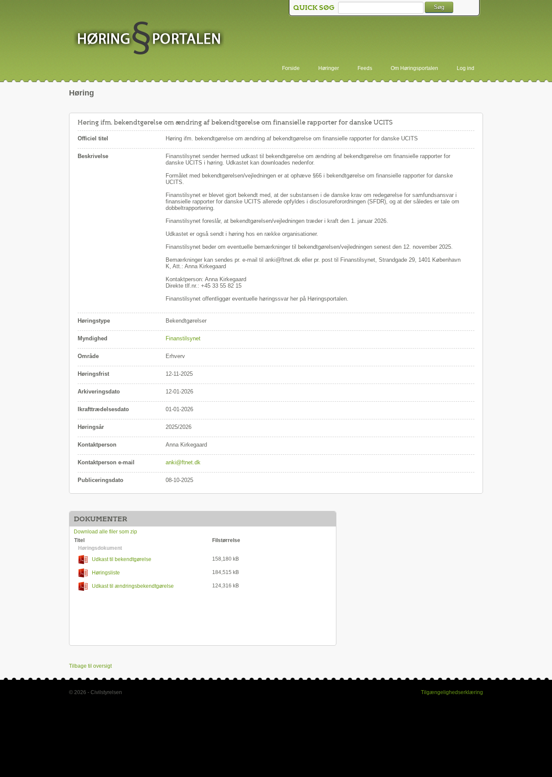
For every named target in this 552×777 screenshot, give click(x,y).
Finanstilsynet (183, 338)
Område (88, 356)
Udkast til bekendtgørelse (121, 559)
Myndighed (92, 338)
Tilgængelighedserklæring (452, 692)
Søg (439, 7)
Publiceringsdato (100, 480)
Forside (291, 68)
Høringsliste (106, 573)
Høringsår (91, 427)
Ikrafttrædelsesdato (103, 409)
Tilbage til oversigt (90, 666)
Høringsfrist (93, 374)
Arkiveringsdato (99, 391)
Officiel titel (93, 138)
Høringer (328, 68)
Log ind (465, 68)
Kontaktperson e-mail (106, 462)
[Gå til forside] (149, 38)
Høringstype (94, 320)
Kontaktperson (97, 444)
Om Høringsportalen (414, 68)
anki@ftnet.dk (183, 462)
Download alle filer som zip (105, 532)
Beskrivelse (93, 156)
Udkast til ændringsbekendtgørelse (133, 586)
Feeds (365, 68)
